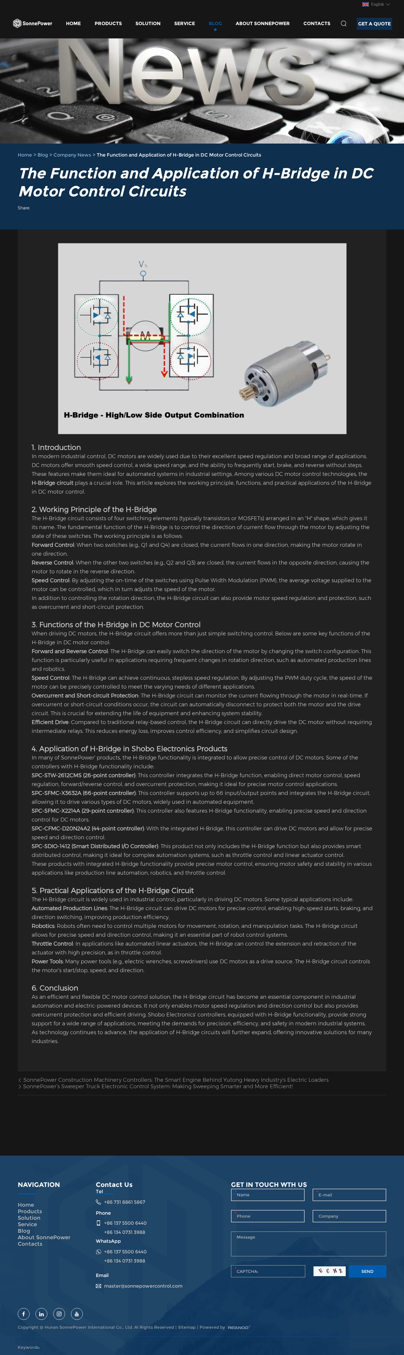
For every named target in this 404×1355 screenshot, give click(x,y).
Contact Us (114, 1185)
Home (73, 23)
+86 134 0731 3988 (124, 1261)
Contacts (316, 23)
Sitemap (186, 1327)
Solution (148, 23)
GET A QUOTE (374, 24)
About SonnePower (263, 23)
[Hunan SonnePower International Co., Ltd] (32, 23)
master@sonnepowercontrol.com (143, 1286)
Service (184, 23)
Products (108, 23)
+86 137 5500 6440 (125, 1252)
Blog (215, 23)
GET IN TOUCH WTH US (269, 1185)
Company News (72, 155)
